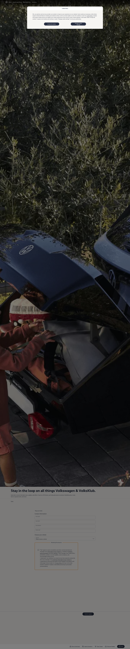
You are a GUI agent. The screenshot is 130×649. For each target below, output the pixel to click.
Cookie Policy (89, 15)
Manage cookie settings (78, 24)
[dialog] (65, 324)
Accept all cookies (51, 24)
